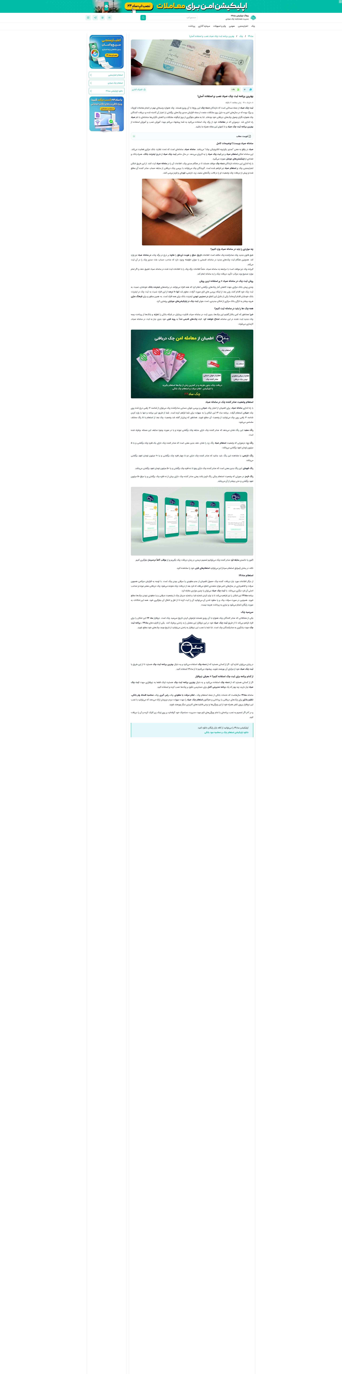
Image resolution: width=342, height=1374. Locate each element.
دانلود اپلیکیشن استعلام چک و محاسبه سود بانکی (226, 732)
